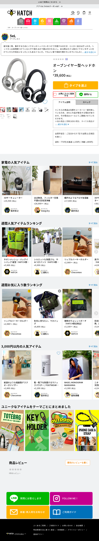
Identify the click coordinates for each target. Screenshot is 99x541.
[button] (78, 13)
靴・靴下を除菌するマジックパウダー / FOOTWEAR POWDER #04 (46, 384)
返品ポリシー (38, 534)
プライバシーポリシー (77, 530)
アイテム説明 (64, 102)
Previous (4, 81)
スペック (87, 102)
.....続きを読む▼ (89, 52)
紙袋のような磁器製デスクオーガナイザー (16, 384)
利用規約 (61, 530)
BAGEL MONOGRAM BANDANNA (73, 384)
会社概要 (79, 525)
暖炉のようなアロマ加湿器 (76, 197)
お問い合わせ (67, 525)
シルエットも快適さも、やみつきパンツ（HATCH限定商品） (46, 260)
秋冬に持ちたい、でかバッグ (46, 322)
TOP (9, 27)
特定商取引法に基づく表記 (44, 530)
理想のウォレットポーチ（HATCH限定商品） (75, 322)
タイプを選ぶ (78, 85)
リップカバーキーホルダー (76, 259)
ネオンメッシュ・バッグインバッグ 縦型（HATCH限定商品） (16, 260)
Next (45, 81)
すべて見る (93, 162)
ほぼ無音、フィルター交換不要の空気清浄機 (46, 199)
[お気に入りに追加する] (45, 102)
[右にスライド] (96, 190)
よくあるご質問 (39, 525)
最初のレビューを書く (77, 463)
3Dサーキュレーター (13, 197)
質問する (88, 94)
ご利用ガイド (54, 525)
